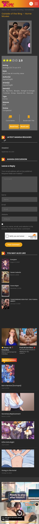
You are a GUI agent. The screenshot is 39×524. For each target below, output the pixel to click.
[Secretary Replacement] (18, 402)
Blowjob (17, 91)
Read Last (25, 126)
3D (8, 10)
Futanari (6, 93)
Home (4, 10)
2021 (4, 105)
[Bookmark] (29, 117)
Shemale (30, 93)
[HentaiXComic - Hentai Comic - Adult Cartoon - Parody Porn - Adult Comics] (8, 4)
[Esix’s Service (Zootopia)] (8, 373)
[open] (36, 4)
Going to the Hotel (9, 470)
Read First (14, 126)
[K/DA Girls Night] (18, 430)
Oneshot (5, 148)
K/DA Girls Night (8, 442)
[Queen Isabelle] (5, 277)
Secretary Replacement (11, 414)
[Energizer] (5, 264)
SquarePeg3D (8, 79)
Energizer (13, 259)
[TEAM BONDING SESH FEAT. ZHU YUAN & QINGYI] (5, 304)
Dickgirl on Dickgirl (27, 91)
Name (4, 195)
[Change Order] (5, 140)
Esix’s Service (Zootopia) (11, 385)
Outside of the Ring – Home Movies (22, 10)
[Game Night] (5, 290)
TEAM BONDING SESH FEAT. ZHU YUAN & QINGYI (23, 300)
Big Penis (9, 91)
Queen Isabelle (15, 272)
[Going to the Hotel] (18, 458)
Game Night (14, 286)
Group (13, 93)
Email (4, 205)
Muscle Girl (21, 93)
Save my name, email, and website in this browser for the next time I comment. (17, 227)
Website (5, 214)
